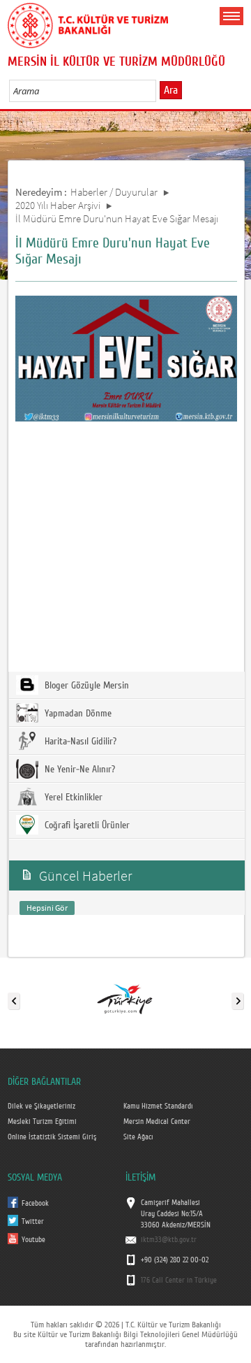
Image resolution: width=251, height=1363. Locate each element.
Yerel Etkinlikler (72, 797)
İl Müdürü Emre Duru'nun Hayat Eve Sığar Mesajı (116, 218)
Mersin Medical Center (156, 1122)
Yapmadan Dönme (77, 713)
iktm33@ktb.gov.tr (169, 1240)
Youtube (33, 1240)
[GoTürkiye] (124, 998)
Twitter (33, 1222)
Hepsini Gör (47, 907)
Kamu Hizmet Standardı (158, 1106)
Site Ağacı (138, 1137)
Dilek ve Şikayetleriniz (41, 1106)
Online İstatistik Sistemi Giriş (52, 1137)
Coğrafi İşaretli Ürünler (86, 825)
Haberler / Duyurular (114, 192)
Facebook (35, 1203)
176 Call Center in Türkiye (179, 1280)
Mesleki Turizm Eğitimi (42, 1122)
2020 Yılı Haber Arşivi (57, 205)
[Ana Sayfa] (88, 23)
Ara (171, 90)
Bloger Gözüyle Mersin (85, 685)
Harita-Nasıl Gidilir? (79, 741)
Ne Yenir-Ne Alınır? (78, 769)
